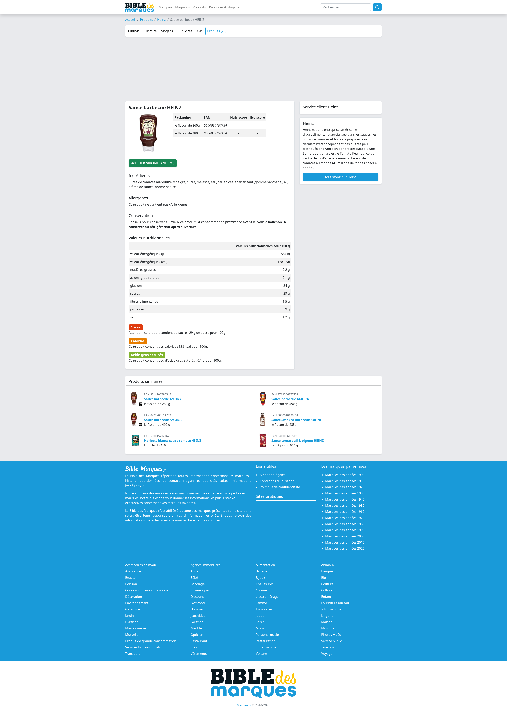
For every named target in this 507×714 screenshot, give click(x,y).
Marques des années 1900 (344, 475)
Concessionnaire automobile (146, 590)
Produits (199, 7)
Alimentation (265, 565)
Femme (261, 603)
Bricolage (198, 584)
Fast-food (198, 603)
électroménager (268, 596)
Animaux (327, 565)
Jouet (260, 615)
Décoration (133, 596)
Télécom (327, 647)
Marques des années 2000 (344, 536)
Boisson (131, 584)
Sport (195, 647)
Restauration (265, 641)
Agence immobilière (205, 565)
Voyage (326, 653)
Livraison (132, 622)
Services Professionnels (143, 647)
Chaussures (265, 584)
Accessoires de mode (141, 565)
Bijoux (260, 577)
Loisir (260, 622)
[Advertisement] (253, 66)
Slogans (167, 31)
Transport (132, 653)
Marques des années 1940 (344, 499)
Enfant (326, 596)
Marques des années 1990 (344, 530)
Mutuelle (131, 634)
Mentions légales (272, 475)
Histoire (151, 31)
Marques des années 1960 (344, 511)
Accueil (130, 19)
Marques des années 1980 (344, 524)
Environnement (136, 603)
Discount (197, 596)
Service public (331, 641)
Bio (323, 577)
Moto (260, 628)
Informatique (331, 609)
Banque (327, 571)
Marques (165, 7)
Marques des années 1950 (344, 505)
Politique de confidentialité (280, 487)
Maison (326, 622)
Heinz (161, 19)
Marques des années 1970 (344, 518)
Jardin (129, 615)
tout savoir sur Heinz (340, 177)
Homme (197, 609)
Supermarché (266, 647)
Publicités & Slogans (224, 7)
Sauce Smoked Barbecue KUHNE (296, 420)
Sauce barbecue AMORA (163, 399)
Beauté (130, 577)
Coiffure (327, 584)
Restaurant (199, 641)
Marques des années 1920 (344, 487)
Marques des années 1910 (344, 481)
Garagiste (132, 609)
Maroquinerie (135, 628)
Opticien (197, 634)
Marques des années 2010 (344, 542)
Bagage (261, 571)
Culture (326, 590)
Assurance (133, 571)
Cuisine (261, 590)
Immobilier (264, 609)
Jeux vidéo (198, 615)
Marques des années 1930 (344, 493)
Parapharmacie (267, 634)
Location (197, 622)
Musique (327, 628)
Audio (195, 571)
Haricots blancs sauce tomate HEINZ (172, 440)
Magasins (182, 7)
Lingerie (327, 615)
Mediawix (244, 705)
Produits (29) (216, 31)
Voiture (261, 653)
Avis (200, 31)
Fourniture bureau (335, 603)
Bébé (194, 577)
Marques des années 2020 (344, 548)
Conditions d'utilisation (277, 481)
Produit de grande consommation (150, 641)
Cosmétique (200, 590)
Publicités (185, 31)
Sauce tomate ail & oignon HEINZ (297, 440)
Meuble (196, 628)
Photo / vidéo (331, 634)
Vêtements (199, 653)
